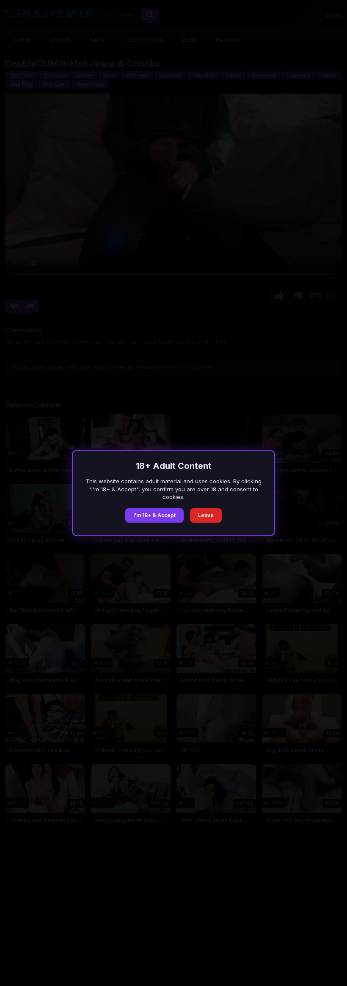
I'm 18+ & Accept (154, 515)
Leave (206, 515)
